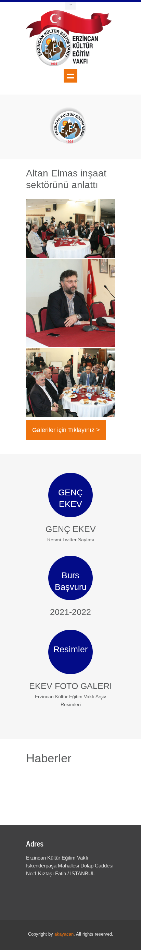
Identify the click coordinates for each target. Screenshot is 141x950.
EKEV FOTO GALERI (70, 686)
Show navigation (70, 76)
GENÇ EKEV (71, 529)
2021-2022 (70, 612)
